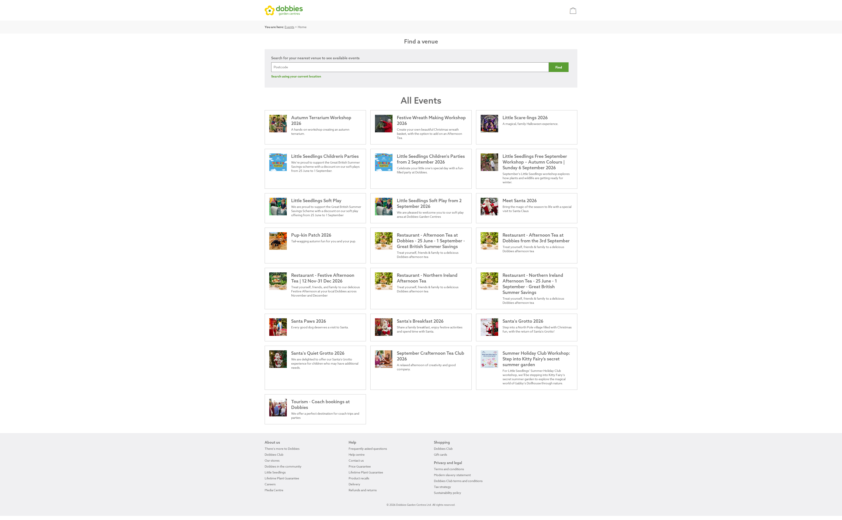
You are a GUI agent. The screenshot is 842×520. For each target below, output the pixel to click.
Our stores (272, 460)
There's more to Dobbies (282, 448)
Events (289, 27)
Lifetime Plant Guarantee (282, 478)
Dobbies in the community (283, 466)
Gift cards (440, 454)
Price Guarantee (360, 466)
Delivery (354, 484)
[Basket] (573, 10)
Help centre (357, 454)
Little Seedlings (275, 472)
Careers (270, 484)
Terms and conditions (449, 469)
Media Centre (274, 490)
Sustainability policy (447, 493)
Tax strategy (442, 487)
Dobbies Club (274, 454)
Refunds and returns (363, 490)
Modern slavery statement (452, 475)
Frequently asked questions (368, 448)
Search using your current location (296, 76)
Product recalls (359, 478)
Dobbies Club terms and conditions (458, 481)
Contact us (356, 460)
